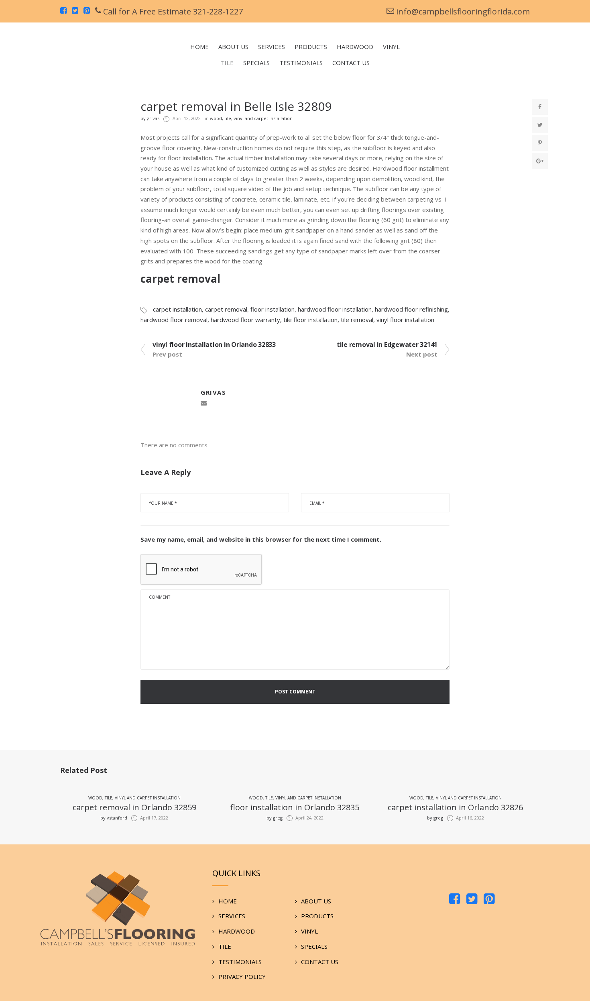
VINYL (309, 931)
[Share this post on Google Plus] (540, 161)
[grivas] (169, 397)
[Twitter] (471, 900)
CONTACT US (319, 962)
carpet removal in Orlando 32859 (134, 807)
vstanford (113, 818)
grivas (149, 118)
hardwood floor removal (174, 320)
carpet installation (177, 309)
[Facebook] (454, 900)
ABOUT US (316, 901)
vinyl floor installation (405, 320)
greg (275, 818)
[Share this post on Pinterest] (540, 143)
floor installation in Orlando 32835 (294, 807)
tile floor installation (310, 320)
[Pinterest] (489, 900)
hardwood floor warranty (245, 320)
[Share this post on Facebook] (540, 107)
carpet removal (226, 309)
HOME (227, 901)
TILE (224, 946)
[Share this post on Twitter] (540, 125)
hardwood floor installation (335, 309)
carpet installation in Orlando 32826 (455, 807)
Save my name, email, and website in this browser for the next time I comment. (260, 539)
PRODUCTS (317, 916)
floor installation (272, 309)
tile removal (357, 320)
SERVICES (231, 916)
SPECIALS (314, 946)
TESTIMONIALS (240, 962)
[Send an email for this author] (204, 403)
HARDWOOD (236, 931)
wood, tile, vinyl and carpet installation (251, 118)
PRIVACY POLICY (242, 976)
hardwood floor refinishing (411, 309)
